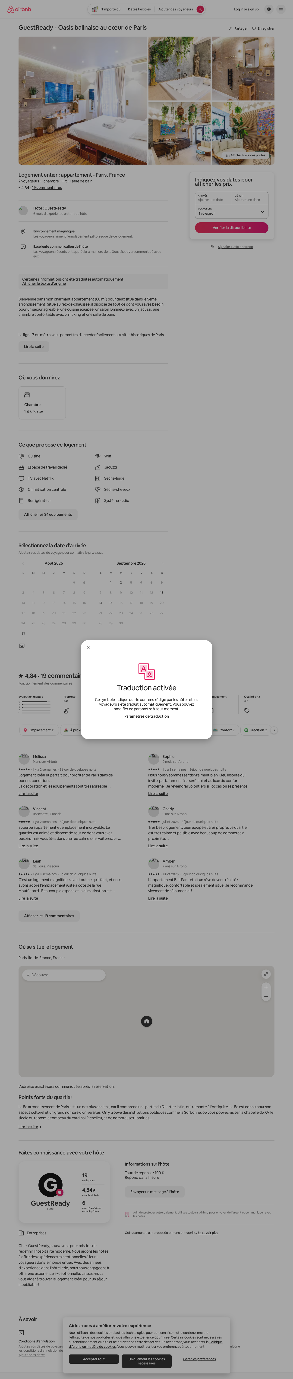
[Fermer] (88, 647)
